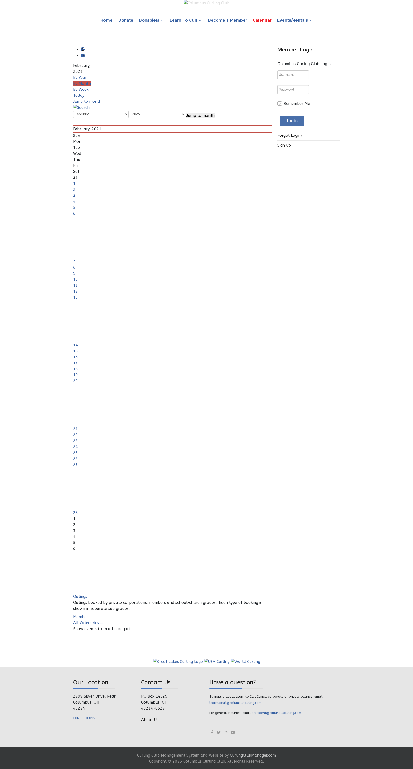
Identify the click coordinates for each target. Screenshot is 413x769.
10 (75, 279)
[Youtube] (233, 732)
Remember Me (297, 103)
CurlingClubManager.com (253, 755)
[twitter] (219, 732)
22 (75, 435)
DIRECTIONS (84, 718)
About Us (149, 720)
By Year (80, 77)
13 (75, 297)
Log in (292, 121)
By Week (81, 89)
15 (75, 351)
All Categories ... (88, 623)
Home (106, 20)
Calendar (262, 20)
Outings (80, 596)
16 (75, 357)
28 (75, 512)
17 (75, 363)
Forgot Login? (289, 135)
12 (75, 291)
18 (75, 369)
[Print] (82, 49)
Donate (125, 20)
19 (75, 375)
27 (75, 465)
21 (75, 429)
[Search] (81, 107)
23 (75, 441)
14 (75, 345)
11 (75, 285)
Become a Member (227, 20)
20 (75, 381)
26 (75, 459)
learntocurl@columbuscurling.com (235, 703)
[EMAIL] (82, 55)
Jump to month (87, 101)
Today (78, 95)
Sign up (284, 145)
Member (80, 617)
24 (75, 447)
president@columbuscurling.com (276, 713)
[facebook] (212, 732)
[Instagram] (225, 732)
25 (75, 453)
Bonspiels (149, 20)
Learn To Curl (183, 20)
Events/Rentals (292, 20)
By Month (82, 83)
